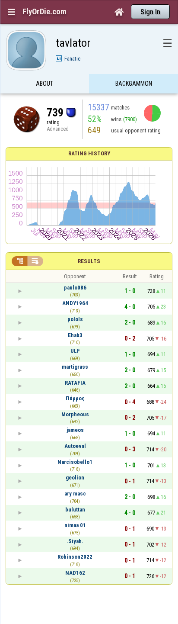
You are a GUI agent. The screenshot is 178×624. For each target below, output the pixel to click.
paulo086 (75, 287)
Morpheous (75, 414)
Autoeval (75, 446)
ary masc (75, 493)
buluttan (75, 509)
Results (89, 261)
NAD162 (75, 572)
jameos (75, 430)
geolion (75, 477)
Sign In (150, 12)
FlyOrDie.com (44, 11)
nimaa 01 (75, 525)
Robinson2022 (74, 556)
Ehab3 (75, 335)
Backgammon (133, 83)
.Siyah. (75, 541)
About (44, 83)
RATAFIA (75, 383)
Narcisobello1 (74, 462)
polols (75, 319)
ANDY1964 (75, 303)
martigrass (75, 366)
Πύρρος (75, 398)
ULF (75, 350)
